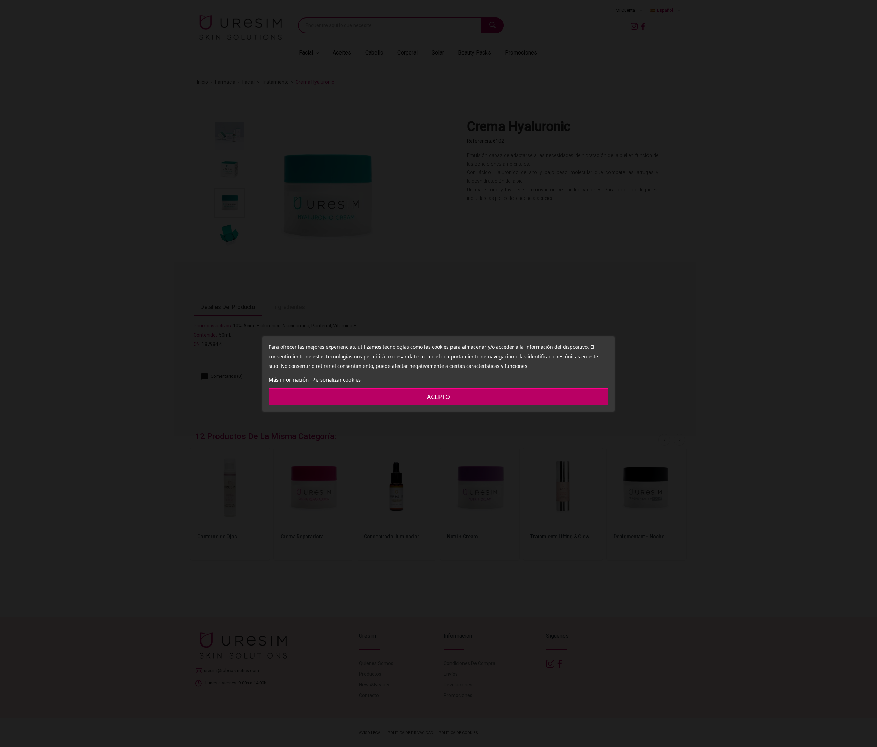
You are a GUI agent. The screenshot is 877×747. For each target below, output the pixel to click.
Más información (289, 379)
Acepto (438, 397)
